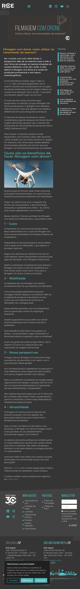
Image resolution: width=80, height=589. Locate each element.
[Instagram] (56, 6)
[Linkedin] (50, 6)
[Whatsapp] (68, 6)
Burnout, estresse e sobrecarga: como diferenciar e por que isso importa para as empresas (68, 57)
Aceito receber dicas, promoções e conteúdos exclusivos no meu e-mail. (69, 516)
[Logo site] (8, 6)
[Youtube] (62, 6)
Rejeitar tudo (27, 580)
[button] (29, 6)
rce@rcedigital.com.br (53, 560)
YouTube (8, 84)
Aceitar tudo (41, 580)
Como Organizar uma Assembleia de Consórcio (68, 101)
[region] (27, 573)
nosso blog (12, 479)
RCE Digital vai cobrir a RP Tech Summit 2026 (66, 92)
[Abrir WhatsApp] (75, 584)
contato (16, 468)
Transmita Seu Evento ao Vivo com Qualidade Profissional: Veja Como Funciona (68, 81)
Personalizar (13, 580)
